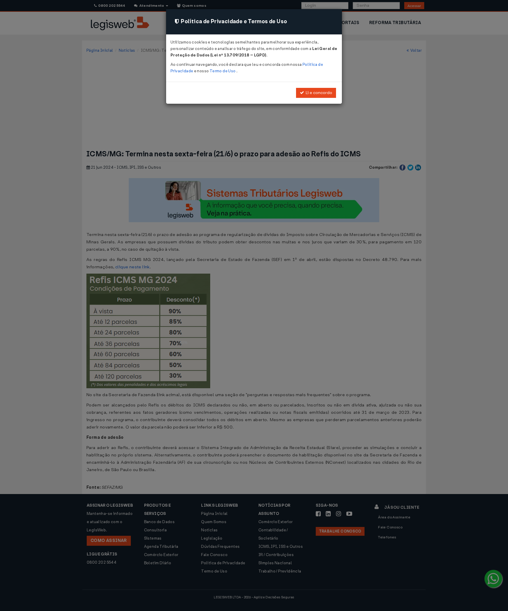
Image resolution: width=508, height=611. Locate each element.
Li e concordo (318, 93)
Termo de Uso (223, 70)
